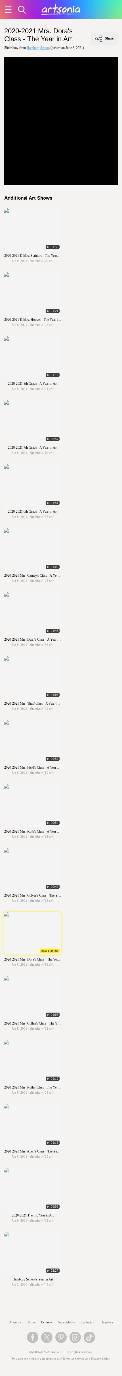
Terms (31, 1322)
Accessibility (66, 1322)
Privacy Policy (100, 1358)
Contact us (88, 1322)
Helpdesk (106, 1322)
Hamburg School (38, 48)
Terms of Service (73, 1358)
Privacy (46, 1322)
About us (15, 1322)
